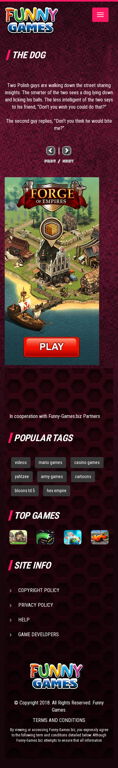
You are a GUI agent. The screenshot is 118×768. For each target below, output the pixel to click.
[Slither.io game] (45, 537)
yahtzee (22, 476)
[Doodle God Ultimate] (72, 537)
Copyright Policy (38, 590)
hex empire (56, 490)
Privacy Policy (35, 605)
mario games (50, 462)
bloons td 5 (25, 490)
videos (21, 462)
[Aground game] (18, 537)
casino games (87, 462)
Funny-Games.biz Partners (74, 416)
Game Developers (38, 634)
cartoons (83, 476)
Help (24, 620)
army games (52, 476)
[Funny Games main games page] (69, 676)
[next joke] (67, 151)
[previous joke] (51, 151)
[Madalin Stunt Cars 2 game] (100, 537)
